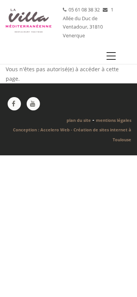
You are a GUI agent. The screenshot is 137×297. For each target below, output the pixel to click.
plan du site (79, 120)
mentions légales (113, 120)
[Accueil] (28, 19)
